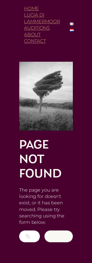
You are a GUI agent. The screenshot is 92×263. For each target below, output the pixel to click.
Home (31, 8)
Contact (35, 41)
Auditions (37, 28)
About (32, 34)
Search (58, 236)
